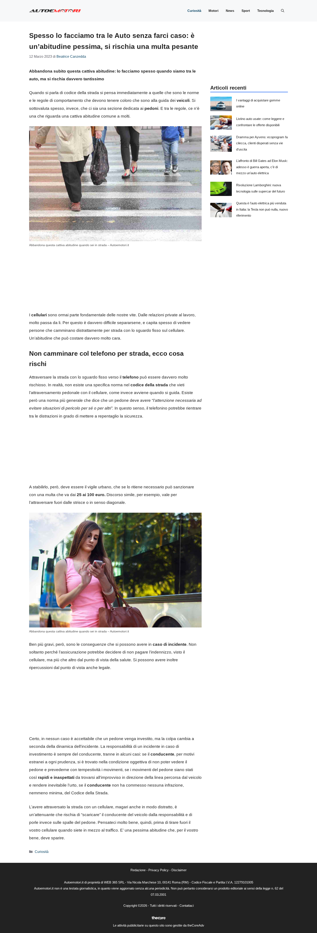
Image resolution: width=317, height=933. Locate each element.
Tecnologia (265, 10)
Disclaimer (179, 870)
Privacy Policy (158, 870)
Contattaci (186, 905)
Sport (246, 10)
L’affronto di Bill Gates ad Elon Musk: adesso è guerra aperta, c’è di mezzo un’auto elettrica (262, 167)
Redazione (138, 870)
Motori (213, 10)
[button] (282, 10)
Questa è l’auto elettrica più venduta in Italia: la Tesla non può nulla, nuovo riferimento (262, 209)
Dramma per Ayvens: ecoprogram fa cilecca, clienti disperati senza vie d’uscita (262, 143)
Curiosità (194, 10)
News (230, 10)
